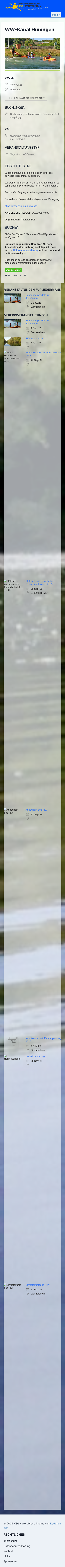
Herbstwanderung (35, 1056)
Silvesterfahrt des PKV (38, 1284)
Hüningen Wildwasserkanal (25, 135)
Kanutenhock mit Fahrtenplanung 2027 (43, 1039)
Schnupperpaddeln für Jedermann (37, 296)
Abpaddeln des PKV (36, 809)
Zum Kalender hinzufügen (28, 98)
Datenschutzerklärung (26, 250)
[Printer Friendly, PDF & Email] (13, 270)
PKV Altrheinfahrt (35, 338)
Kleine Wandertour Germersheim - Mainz (43, 354)
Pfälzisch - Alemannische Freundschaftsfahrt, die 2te (40, 582)
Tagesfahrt (15, 154)
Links (7, 1556)
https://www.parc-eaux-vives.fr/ (21, 206)
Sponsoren (10, 1561)
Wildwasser (29, 154)
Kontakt (8, 1551)
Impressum (10, 1540)
